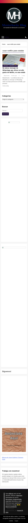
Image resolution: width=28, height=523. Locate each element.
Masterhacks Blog (14, 25)
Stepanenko (7, 75)
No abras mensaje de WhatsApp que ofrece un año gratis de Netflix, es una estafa (13, 70)
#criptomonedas (17, 499)
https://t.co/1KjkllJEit (11, 506)
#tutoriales (19, 495)
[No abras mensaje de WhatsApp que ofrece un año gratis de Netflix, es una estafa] (14, 60)
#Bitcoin (11, 493)
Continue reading (5, 85)
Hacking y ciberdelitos (10, 65)
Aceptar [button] (16, 520)
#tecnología (9, 499)
